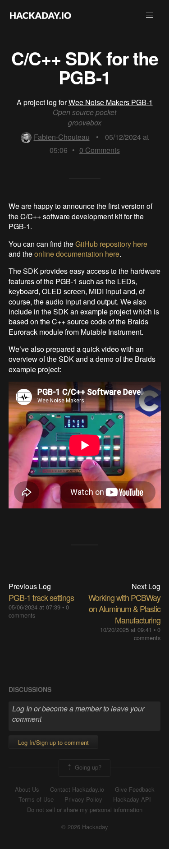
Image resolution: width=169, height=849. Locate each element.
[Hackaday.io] (40, 15)
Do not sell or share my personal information (84, 810)
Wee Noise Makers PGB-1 (111, 102)
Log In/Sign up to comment (53, 742)
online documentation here (76, 254)
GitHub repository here (111, 244)
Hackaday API (132, 799)
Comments (99, 150)
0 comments (147, 633)
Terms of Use (36, 799)
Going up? (87, 767)
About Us (27, 789)
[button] (149, 15)
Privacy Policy (83, 799)
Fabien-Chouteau (62, 137)
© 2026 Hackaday (84, 827)
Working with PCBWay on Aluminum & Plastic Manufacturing (124, 608)
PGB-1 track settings (41, 597)
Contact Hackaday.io (77, 789)
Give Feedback (135, 789)
